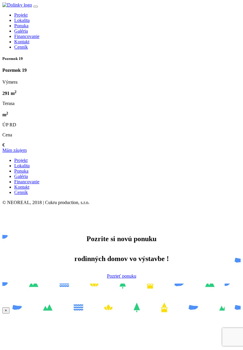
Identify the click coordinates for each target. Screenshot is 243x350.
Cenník (21, 47)
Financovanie (26, 36)
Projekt (21, 15)
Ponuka (21, 25)
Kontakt (21, 41)
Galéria (21, 31)
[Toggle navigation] (35, 6)
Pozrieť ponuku (121, 276)
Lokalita (22, 20)
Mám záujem (14, 150)
